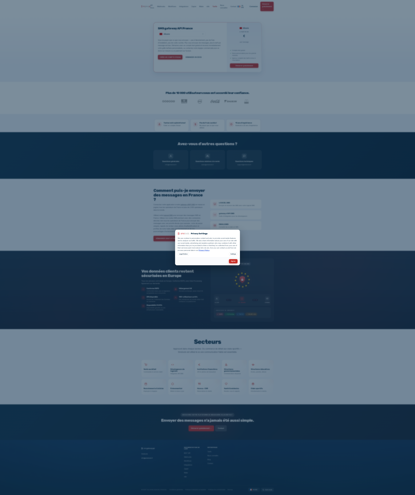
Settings (233, 254)
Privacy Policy (204, 250)
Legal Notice (183, 254)
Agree (233, 261)
